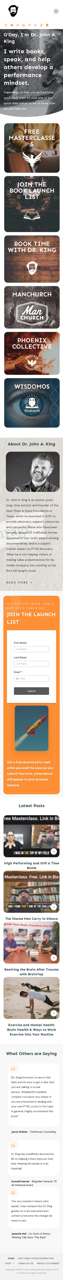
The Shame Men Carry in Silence (31, 919)
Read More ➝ (19, 582)
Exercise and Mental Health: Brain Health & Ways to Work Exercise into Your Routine (31, 1029)
